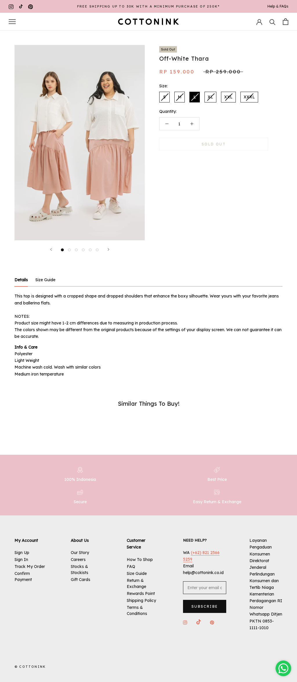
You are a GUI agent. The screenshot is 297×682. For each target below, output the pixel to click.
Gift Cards (80, 579)
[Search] (272, 22)
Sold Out (214, 144)
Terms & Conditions (137, 610)
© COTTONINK (30, 667)
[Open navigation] (12, 21)
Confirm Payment (23, 576)
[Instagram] (11, 6)
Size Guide (137, 573)
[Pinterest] (30, 6)
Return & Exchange (136, 583)
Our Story (80, 552)
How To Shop (140, 559)
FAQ (131, 566)
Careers (78, 559)
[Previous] (51, 249)
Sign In (21, 559)
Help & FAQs (277, 6)
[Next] (108, 249)
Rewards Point (141, 593)
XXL (228, 97)
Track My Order (30, 566)
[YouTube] (21, 6)
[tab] (21, 280)
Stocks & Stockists (79, 569)
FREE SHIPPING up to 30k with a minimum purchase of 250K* (148, 6)
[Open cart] (285, 21)
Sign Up (22, 552)
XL (210, 97)
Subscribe (204, 606)
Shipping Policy (141, 600)
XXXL (249, 97)
